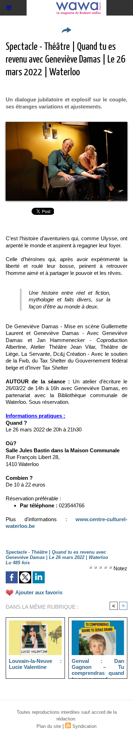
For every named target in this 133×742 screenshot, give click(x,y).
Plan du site (49, 726)
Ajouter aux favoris (38, 592)
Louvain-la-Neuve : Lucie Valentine (35, 664)
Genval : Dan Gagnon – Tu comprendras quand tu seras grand (98, 667)
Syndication (84, 726)
